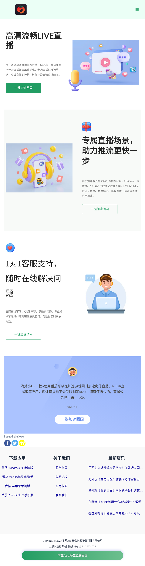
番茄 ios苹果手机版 (17, 486)
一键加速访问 (23, 334)
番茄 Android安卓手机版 (17, 495)
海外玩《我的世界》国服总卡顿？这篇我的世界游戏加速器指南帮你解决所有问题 (116, 490)
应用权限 (62, 486)
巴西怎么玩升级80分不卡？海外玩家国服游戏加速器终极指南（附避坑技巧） (116, 467)
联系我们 (62, 495)
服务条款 (62, 467)
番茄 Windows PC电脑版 (17, 467)
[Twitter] (15, 443)
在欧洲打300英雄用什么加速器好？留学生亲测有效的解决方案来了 (116, 502)
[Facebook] (7, 443)
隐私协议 (62, 477)
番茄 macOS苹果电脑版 (17, 477)
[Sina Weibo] (22, 443)
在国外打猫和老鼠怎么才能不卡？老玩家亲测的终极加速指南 (116, 513)
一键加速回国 (23, 88)
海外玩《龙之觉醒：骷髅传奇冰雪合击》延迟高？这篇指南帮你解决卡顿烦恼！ (116, 479)
